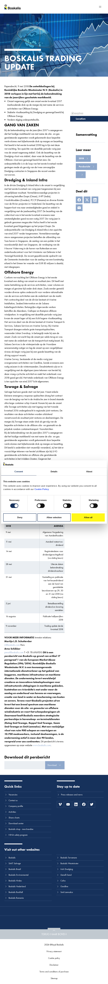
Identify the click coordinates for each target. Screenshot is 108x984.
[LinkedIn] (95, 199)
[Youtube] (68, 804)
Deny (19, 517)
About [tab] (89, 471)
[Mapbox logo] (77, 113)
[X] (87, 199)
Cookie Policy (41, 489)
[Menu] (100, 6)
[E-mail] (79, 207)
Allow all (88, 517)
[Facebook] (79, 199)
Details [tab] (54, 471)
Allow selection (54, 517)
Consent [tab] (18, 471)
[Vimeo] (60, 804)
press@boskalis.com (13, 652)
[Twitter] (91, 804)
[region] (89, 96)
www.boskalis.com (42, 745)
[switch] (41, 505)
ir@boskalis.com (12, 644)
